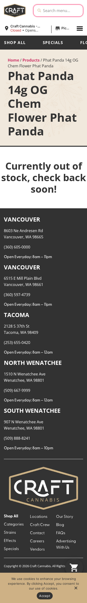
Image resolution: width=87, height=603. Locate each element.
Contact (37, 533)
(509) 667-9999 (17, 390)
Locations (38, 517)
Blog (60, 525)
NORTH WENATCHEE (33, 363)
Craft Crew (40, 525)
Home (13, 60)
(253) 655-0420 (17, 342)
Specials (53, 42)
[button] (38, 28)
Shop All (15, 42)
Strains (10, 533)
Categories (14, 525)
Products (31, 60)
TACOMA (16, 315)
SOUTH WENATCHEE (32, 410)
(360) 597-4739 (17, 294)
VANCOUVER (22, 219)
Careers (37, 541)
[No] (75, 589)
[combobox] (62, 10)
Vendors (37, 550)
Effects (10, 541)
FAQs (60, 533)
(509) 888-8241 (17, 438)
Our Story (64, 517)
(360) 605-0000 (17, 247)
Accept (44, 596)
